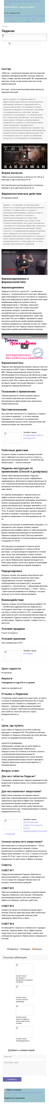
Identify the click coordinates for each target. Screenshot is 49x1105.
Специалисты (20, 16)
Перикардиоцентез (22, 1041)
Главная (7, 16)
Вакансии (38, 16)
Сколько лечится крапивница (22, 1000)
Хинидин (28, 653)
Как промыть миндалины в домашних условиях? (24, 980)
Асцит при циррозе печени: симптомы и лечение (23, 1021)
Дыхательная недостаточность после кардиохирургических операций (25, 828)
